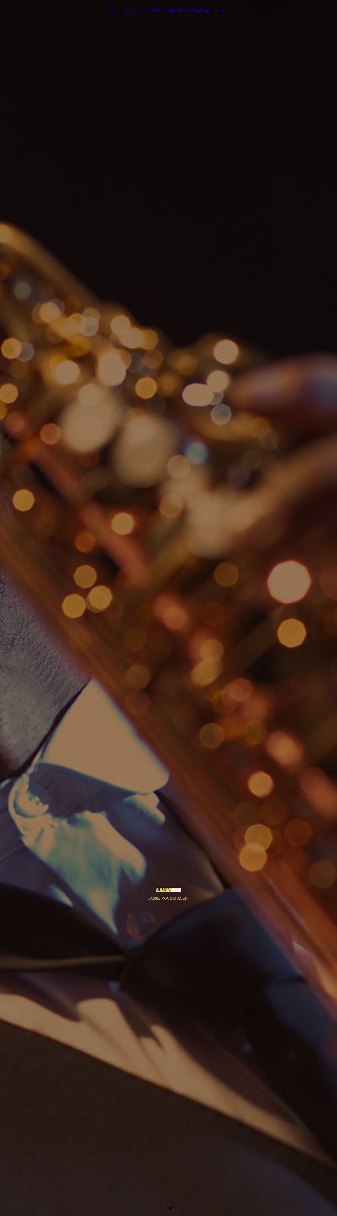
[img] (168, 608)
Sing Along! (133, 11)
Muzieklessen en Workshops (189, 11)
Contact (221, 11)
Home (114, 11)
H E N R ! (155, 11)
